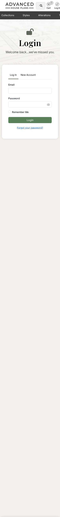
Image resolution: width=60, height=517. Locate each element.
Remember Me (20, 112)
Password (14, 98)
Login (30, 120)
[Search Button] (41, 5)
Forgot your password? (30, 127)
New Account (28, 74)
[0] (49, 4)
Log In (13, 74)
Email (11, 84)
